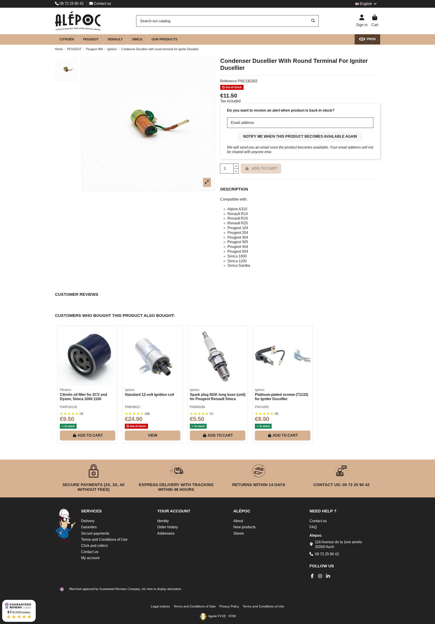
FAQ (313, 527)
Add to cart (90, 435)
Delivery (87, 521)
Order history (167, 527)
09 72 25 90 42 (72, 3)
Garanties (89, 527)
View (152, 435)
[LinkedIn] (328, 576)
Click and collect (94, 546)
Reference (228, 81)
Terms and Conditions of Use (104, 539)
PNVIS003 (262, 407)
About (238, 521)
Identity (163, 521)
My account (90, 558)
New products (244, 527)
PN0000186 (197, 407)
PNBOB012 (132, 407)
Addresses (165, 533)
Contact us (102, 3)
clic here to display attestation (161, 589)
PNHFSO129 (68, 407)
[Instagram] (320, 576)
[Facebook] (312, 576)
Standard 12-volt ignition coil (149, 394)
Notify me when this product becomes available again (300, 136)
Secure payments (95, 533)
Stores (238, 533)
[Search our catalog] (313, 21)
